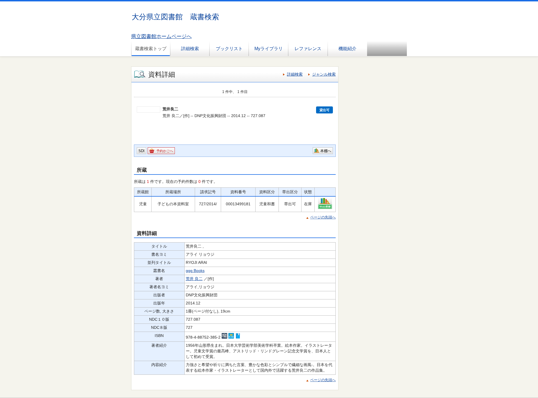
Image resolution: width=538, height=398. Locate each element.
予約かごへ (164, 151)
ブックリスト (229, 48)
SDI (141, 151)
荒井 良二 (194, 278)
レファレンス (307, 48)
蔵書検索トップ (150, 48)
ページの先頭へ (323, 217)
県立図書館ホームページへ (161, 36)
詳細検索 (190, 48)
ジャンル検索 (324, 74)
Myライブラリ (268, 48)
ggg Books (195, 270)
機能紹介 (347, 48)
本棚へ (325, 151)
